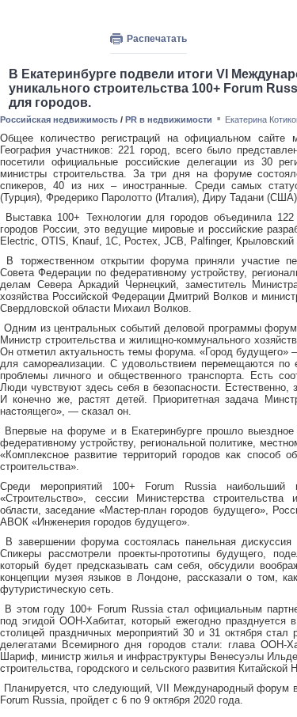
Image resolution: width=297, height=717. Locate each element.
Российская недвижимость (59, 119)
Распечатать (157, 38)
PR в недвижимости (168, 119)
